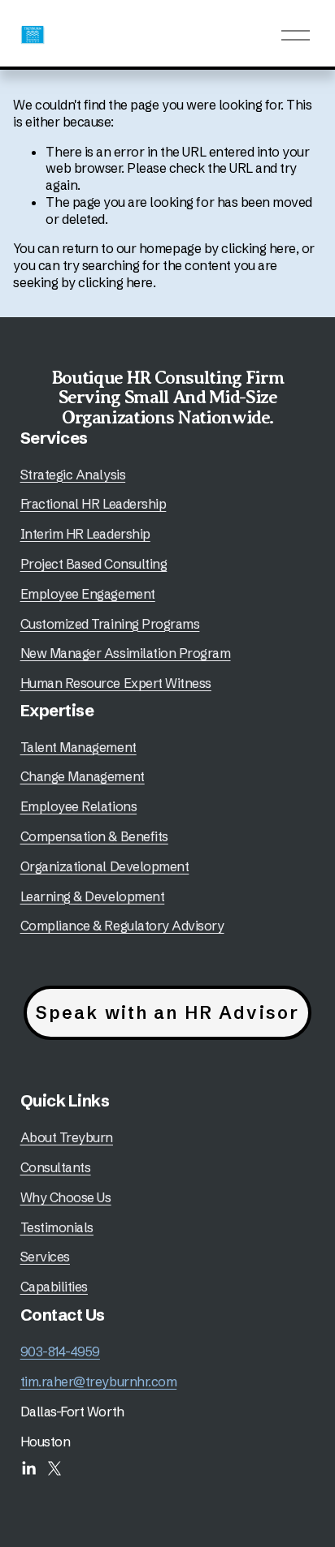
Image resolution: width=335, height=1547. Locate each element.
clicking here (258, 248)
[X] (54, 1468)
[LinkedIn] (28, 1468)
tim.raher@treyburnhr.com (98, 1381)
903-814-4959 (60, 1351)
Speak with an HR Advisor (167, 1013)
